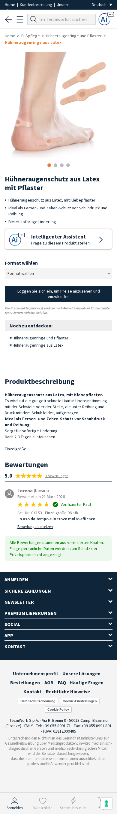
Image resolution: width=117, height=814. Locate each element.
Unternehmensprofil (35, 673)
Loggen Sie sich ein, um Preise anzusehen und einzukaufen (58, 293)
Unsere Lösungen (81, 673)
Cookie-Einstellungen (80, 701)
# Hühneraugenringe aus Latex (36, 345)
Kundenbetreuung (36, 4)
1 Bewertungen (56, 475)
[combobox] (58, 273)
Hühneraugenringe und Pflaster (74, 35)
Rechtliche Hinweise (68, 691)
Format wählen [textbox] (21, 273)
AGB (48, 682)
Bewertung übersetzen (35, 526)
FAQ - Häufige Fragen (81, 682)
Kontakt (32, 691)
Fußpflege (30, 35)
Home (10, 4)
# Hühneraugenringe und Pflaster (39, 338)
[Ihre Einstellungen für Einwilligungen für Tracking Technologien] (106, 803)
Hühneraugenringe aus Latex (33, 42)
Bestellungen (25, 682)
